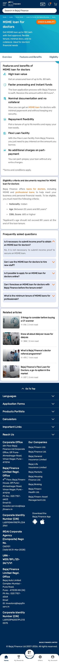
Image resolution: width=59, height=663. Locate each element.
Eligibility (54, 57)
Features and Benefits (31, 57)
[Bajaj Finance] (14, 4)
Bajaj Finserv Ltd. (37, 447)
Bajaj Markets (35, 472)
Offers (40, 660)
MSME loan (34, 107)
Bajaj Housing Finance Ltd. (35, 478)
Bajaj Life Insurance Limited (37, 466)
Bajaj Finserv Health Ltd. (35, 491)
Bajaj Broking (35, 484)
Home (6, 660)
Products (29, 656)
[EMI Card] (42, 4)
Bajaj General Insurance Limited (37, 458)
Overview (7, 57)
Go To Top (30, 388)
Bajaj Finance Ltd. (37, 451)
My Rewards (18, 660)
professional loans (24, 192)
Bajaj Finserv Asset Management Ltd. (38, 498)
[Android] (34, 522)
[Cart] (55, 4)
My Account (52, 660)
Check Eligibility (46, 22)
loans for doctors (35, 189)
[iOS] (42, 522)
